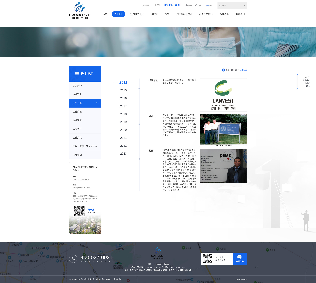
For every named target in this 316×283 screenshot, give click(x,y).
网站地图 (118, 279)
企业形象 (77, 94)
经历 (308, 86)
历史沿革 (77, 103)
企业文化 (77, 137)
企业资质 (77, 112)
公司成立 (306, 80)
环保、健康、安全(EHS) (85, 146)
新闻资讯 (224, 14)
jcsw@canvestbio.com (81, 188)
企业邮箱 (146, 6)
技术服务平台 (137, 14)
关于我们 (118, 14)
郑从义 (307, 83)
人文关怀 (77, 129)
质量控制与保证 (184, 14)
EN (211, 6)
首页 (105, 14)
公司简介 (77, 86)
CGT (167, 14)
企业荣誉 (77, 120)
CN (207, 6)
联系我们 (240, 14)
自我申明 (77, 155)
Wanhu (244, 279)
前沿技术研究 (206, 14)
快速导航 (222, 6)
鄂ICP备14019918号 (109, 279)
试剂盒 (154, 14)
